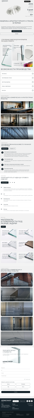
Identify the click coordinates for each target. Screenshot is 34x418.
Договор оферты (27, 414)
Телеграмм (23, 384)
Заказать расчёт (27, 1)
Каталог (16, 33)
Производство (4, 148)
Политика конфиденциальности (20, 414)
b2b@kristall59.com (15, 408)
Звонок (8, 384)
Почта (23, 386)
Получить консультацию (17, 31)
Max (8, 386)
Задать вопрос (15, 401)
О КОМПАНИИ (30, 405)
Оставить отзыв (22, 401)
